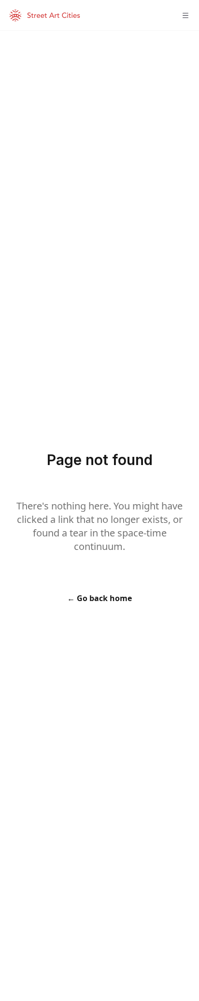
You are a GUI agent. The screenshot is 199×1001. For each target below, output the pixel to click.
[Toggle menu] (185, 15)
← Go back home (99, 598)
